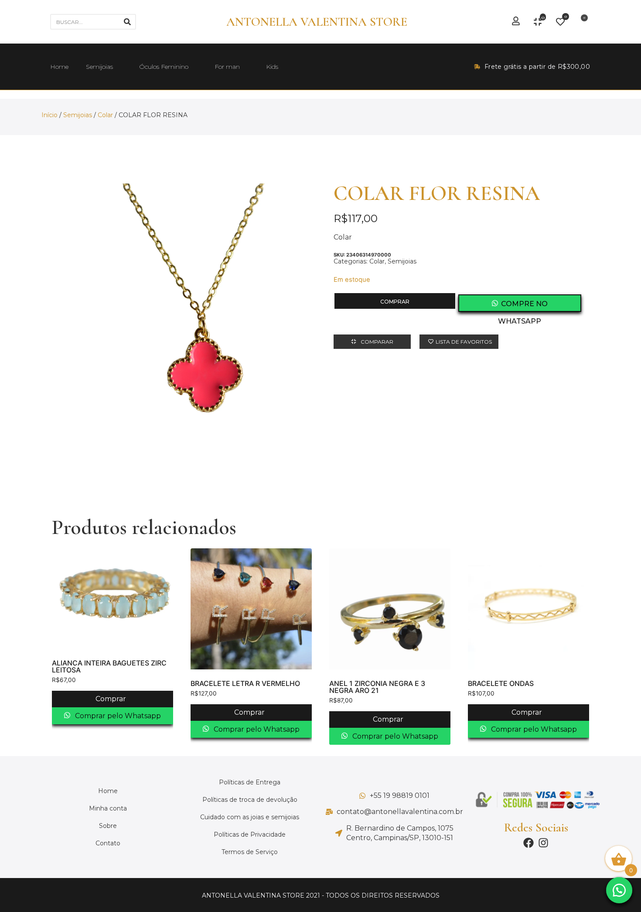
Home (59, 67)
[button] (619, 890)
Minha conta (108, 808)
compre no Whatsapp (523, 306)
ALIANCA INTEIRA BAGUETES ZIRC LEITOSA (109, 666)
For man (227, 67)
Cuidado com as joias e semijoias (249, 817)
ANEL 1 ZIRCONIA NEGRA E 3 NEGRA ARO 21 (377, 687)
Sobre (108, 826)
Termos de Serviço (250, 852)
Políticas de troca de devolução (249, 800)
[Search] (127, 22)
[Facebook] (528, 843)
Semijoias (99, 67)
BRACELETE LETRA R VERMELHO (245, 683)
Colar (105, 115)
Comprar (394, 301)
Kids (272, 67)
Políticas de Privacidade (250, 834)
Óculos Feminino (163, 67)
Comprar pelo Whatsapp (117, 716)
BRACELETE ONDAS (501, 683)
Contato (107, 843)
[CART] (581, 21)
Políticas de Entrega (249, 782)
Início (49, 115)
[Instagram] (543, 843)
